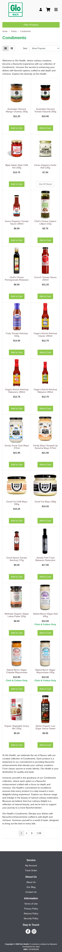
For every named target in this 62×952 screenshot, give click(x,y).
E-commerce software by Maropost (43, 944)
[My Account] (40, 10)
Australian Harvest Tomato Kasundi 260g (45, 110)
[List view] (12, 48)
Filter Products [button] (31, 24)
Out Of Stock (45, 184)
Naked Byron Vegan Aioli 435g (45, 615)
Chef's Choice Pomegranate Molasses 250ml (17, 280)
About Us (31, 882)
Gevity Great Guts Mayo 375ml (17, 446)
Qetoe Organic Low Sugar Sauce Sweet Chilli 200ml (45, 729)
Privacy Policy (31, 908)
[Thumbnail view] (5, 48)
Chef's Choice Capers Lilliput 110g (45, 222)
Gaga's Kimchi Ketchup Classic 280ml (45, 334)
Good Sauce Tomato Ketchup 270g (16, 559)
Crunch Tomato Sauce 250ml (45, 278)
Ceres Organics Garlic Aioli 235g (45, 166)
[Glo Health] (15, 9)
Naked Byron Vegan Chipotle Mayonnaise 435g (16, 672)
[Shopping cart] (48, 9)
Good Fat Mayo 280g (45, 501)
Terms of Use (31, 903)
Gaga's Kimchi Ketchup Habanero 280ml (16, 390)
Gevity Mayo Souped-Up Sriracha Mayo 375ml (45, 446)
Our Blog (31, 887)
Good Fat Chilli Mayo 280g (16, 503)
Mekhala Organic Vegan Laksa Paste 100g (17, 615)
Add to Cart (16, 128)
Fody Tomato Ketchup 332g (17, 334)
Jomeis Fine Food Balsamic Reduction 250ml (45, 560)
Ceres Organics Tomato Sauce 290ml (17, 222)
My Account (31, 865)
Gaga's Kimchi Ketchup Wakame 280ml (45, 390)
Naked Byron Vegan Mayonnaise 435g (45, 671)
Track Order (31, 870)
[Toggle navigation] (56, 9)
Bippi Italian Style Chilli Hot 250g (16, 166)
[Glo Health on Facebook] (28, 931)
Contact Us (31, 892)
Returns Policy (31, 913)
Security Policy (31, 918)
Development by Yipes (31, 947)
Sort (25, 48)
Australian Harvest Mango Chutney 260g (17, 110)
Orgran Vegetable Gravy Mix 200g (16, 727)
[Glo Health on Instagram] (34, 931)
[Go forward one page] (32, 833)
